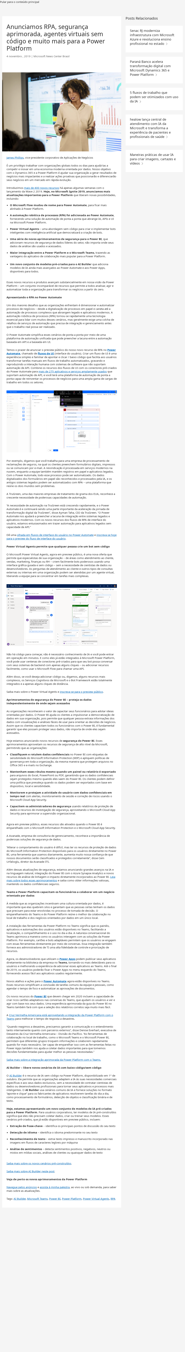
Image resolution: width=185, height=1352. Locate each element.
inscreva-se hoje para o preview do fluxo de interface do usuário (62, 536)
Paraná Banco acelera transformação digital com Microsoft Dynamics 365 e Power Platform (150, 68)
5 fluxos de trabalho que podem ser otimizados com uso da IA (154, 96)
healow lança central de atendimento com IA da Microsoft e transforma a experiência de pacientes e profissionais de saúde (150, 128)
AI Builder (15, 1075)
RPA (113, 1198)
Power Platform (71, 1198)
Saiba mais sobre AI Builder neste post (30, 1171)
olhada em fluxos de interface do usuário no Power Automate (55, 535)
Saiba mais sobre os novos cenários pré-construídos (39, 1163)
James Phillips (15, 157)
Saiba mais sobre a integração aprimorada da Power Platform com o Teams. (54, 1059)
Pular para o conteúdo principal (19, 2)
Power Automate (55, 981)
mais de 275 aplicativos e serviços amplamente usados (72, 371)
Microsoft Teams (37, 1198)
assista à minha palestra (55, 1187)
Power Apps (67, 959)
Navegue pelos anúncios (22, 1187)
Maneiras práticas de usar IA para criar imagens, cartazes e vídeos (153, 158)
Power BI (40, 996)
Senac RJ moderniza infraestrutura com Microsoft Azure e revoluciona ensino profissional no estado (152, 37)
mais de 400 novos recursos (41, 188)
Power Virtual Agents (96, 1198)
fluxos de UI (46, 353)
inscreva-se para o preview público (81, 691)
